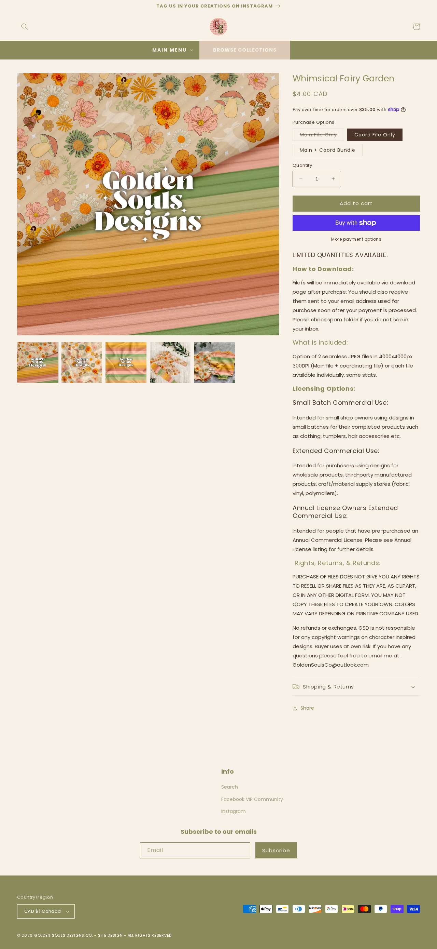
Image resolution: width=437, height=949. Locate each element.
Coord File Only (374, 134)
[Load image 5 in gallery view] (214, 362)
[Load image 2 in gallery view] (81, 362)
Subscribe (276, 850)
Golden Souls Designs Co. (63, 935)
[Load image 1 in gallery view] (37, 362)
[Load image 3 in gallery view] (125, 362)
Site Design (110, 935)
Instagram (233, 811)
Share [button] (307, 708)
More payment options (356, 239)
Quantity (302, 165)
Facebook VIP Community (252, 799)
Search (229, 787)
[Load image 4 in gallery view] (170, 362)
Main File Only (322, 136)
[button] (24, 26)
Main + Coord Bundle (327, 150)
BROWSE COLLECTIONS (245, 49)
